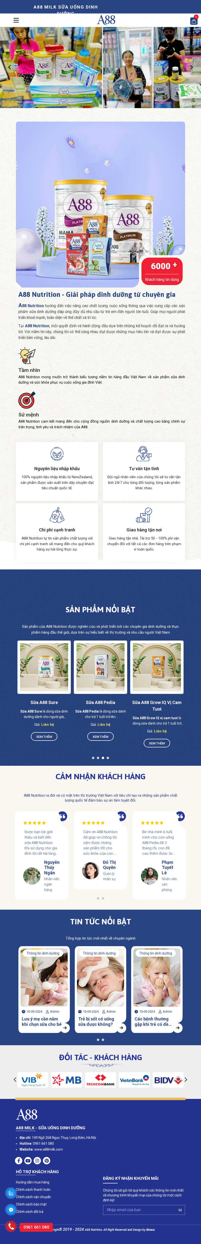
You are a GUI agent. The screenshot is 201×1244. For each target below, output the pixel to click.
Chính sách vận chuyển (33, 1197)
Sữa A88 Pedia (44, 702)
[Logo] (106, 19)
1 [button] (94, 759)
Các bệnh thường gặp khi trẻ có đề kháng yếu (95, 1021)
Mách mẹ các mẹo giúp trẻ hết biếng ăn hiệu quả (155, 1021)
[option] (100, 67)
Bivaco (150, 1229)
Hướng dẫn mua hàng (32, 1182)
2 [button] (99, 759)
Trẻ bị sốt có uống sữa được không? (40, 1021)
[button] (10, 67)
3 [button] (104, 759)
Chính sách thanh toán (33, 1190)
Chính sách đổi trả (29, 1212)
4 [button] (109, 759)
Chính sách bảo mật (31, 1204)
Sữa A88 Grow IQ (157, 702)
